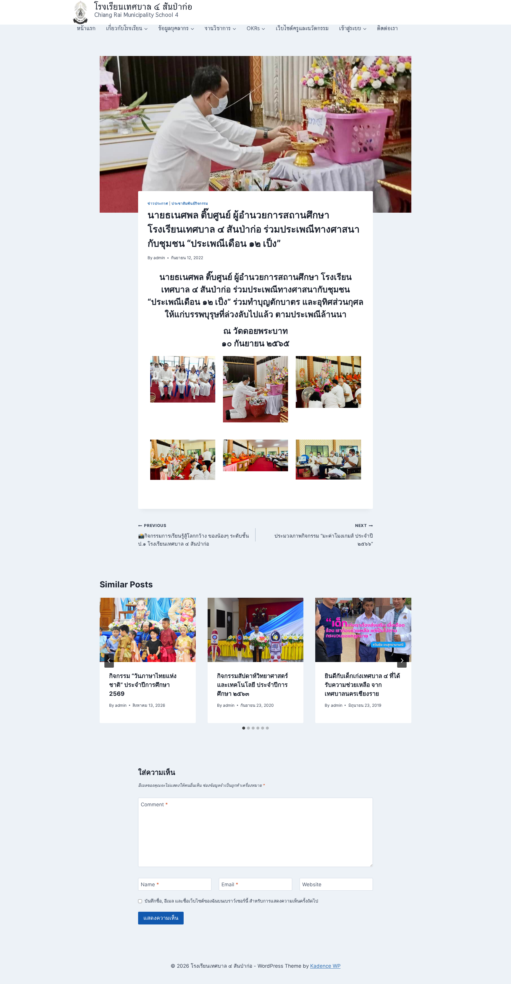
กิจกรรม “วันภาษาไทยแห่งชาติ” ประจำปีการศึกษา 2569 (143, 684)
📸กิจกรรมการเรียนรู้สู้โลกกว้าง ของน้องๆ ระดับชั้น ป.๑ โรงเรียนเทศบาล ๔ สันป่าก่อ (193, 535)
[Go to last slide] (109, 660)
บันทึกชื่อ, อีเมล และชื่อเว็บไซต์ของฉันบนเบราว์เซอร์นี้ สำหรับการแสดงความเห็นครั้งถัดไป (231, 901)
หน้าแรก (86, 28)
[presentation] (148, 630)
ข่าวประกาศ (158, 203)
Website (311, 884)
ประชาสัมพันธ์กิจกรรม (190, 203)
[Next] (402, 660)
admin (159, 257)
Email (229, 884)
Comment (154, 804)
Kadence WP (325, 966)
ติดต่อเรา (387, 28)
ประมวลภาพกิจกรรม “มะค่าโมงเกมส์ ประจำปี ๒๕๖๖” (323, 535)
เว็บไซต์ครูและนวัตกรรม (302, 28)
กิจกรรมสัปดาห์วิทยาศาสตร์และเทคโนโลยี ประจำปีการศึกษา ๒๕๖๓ (252, 684)
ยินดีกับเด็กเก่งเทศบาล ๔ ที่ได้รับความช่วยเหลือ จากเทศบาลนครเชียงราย (362, 684)
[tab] (243, 728)
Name (150, 884)
